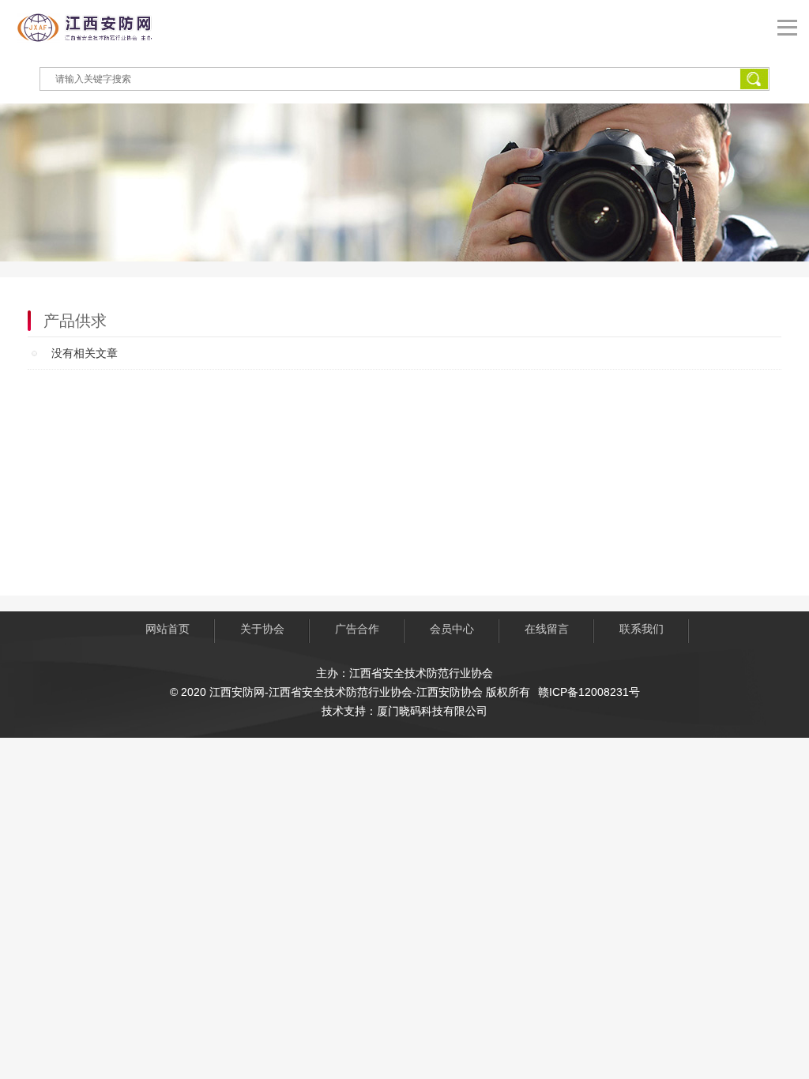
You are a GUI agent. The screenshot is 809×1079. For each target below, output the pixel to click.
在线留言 (547, 628)
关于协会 (262, 628)
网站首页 (167, 628)
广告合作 (357, 628)
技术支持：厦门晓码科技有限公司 (404, 711)
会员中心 (452, 628)
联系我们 (641, 628)
